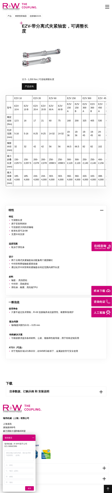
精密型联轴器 (21, 16)
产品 (9, 16)
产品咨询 (29, 86)
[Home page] (20, 10)
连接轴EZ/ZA (35, 16)
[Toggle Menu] (107, 7)
